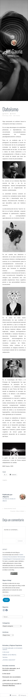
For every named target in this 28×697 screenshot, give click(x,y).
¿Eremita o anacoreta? (8, 660)
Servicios (4, 657)
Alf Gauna (14, 51)
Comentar (20, 541)
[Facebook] (6, 610)
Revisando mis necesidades (11, 677)
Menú (15, 61)
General (14, 113)
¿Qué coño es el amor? (10, 680)
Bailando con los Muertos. (9, 654)
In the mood (5, 652)
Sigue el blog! (6, 580)
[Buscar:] (12, 616)
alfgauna (6, 113)
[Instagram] (3, 610)
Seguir (6, 600)
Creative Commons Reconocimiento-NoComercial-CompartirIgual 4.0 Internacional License (13, 557)
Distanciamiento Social (9, 509)
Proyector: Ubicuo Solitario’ (17, 511)
